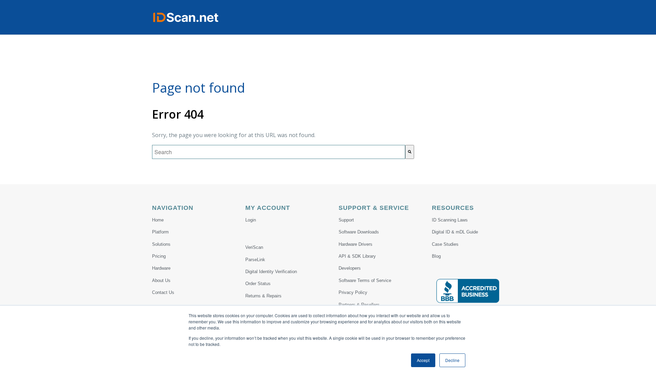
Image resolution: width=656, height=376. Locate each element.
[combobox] (278, 152)
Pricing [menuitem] (159, 256)
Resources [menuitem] (453, 208)
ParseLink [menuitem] (255, 259)
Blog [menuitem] (436, 256)
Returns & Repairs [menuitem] (263, 295)
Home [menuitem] (158, 220)
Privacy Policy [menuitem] (353, 292)
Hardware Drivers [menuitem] (355, 244)
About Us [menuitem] (161, 280)
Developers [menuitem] (350, 268)
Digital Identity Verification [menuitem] (271, 271)
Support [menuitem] (346, 220)
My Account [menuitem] (267, 208)
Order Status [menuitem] (258, 283)
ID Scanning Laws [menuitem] (450, 220)
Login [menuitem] (250, 220)
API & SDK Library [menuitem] (357, 256)
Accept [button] (423, 360)
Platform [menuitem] (160, 231)
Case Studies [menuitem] (445, 244)
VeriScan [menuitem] (254, 247)
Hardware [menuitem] (161, 268)
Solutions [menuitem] (161, 244)
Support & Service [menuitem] (374, 208)
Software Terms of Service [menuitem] (365, 280)
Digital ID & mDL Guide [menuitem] (455, 231)
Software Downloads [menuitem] (359, 231)
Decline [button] (452, 360)
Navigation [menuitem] (172, 208)
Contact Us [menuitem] (163, 292)
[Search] (409, 152)
